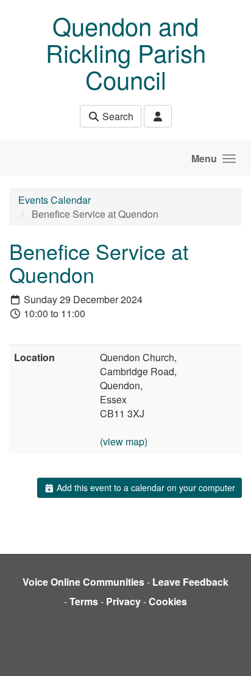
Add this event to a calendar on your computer (144, 487)
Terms (83, 601)
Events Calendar (54, 200)
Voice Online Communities (83, 582)
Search (116, 116)
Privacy (123, 601)
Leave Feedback (190, 582)
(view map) (123, 441)
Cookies (168, 601)
